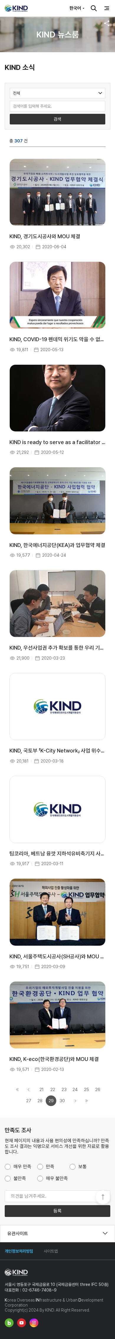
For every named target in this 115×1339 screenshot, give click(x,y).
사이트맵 (51, 1251)
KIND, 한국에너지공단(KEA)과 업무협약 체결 (57, 545)
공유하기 (106, 23)
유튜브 (21, 1322)
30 (62, 1100)
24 (75, 1089)
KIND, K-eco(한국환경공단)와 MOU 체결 (54, 1059)
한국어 (75, 8)
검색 (93, 8)
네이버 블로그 (9, 1322)
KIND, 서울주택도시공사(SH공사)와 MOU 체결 (59, 956)
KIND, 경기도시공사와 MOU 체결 (44, 236)
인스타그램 (33, 1322)
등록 (57, 1211)
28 (39, 1100)
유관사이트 (17, 1233)
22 (52, 1089)
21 (42, 1089)
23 (64, 1089)
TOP (103, 1197)
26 (97, 1089)
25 (86, 1089)
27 (28, 1100)
